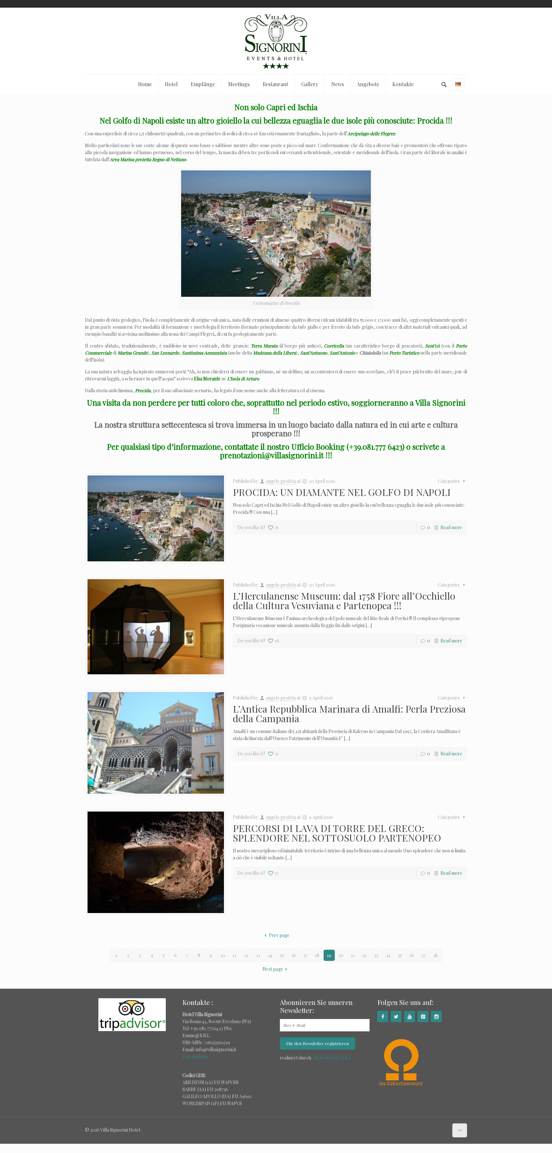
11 (234, 955)
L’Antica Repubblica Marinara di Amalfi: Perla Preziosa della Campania (349, 713)
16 (293, 955)
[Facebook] (382, 1016)
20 (341, 955)
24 (388, 955)
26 (412, 955)
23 (376, 955)
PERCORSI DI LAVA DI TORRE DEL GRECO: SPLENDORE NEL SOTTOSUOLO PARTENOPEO (337, 833)
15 (282, 955)
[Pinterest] (423, 1016)
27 (423, 955)
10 (222, 955)
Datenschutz (195, 1056)
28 (435, 955)
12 (246, 955)
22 (364, 955)
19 (329, 955)
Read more (451, 527)
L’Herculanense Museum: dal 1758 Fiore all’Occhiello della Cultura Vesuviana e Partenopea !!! (344, 600)
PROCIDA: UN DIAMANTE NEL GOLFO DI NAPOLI (342, 492)
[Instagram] (436, 1016)
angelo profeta (281, 481)
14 (270, 955)
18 (317, 955)
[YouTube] (409, 1016)
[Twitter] (396, 1016)
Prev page (279, 935)
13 (258, 955)
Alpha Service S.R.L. (332, 1058)
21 (353, 955)
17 (305, 955)
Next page (273, 969)
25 (400, 955)
